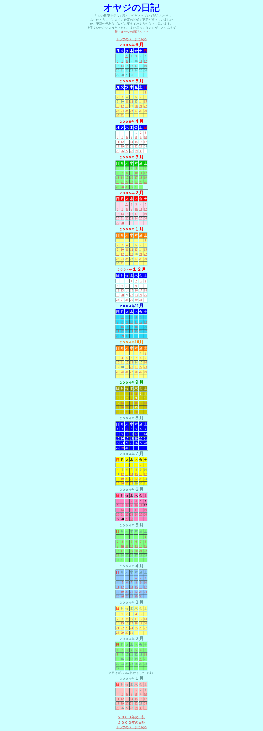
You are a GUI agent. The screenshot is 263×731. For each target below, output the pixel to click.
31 (122, 115)
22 (145, 106)
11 (140, 61)
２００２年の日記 (131, 722)
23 (117, 110)
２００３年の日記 (131, 717)
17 (136, 65)
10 (145, 137)
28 (140, 110)
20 (117, 70)
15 (126, 65)
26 (131, 110)
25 (126, 110)
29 (145, 110)
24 (122, 110)
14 (122, 65)
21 (122, 70)
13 (117, 65)
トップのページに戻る (131, 39)
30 (117, 115)
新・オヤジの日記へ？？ (131, 31)
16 (131, 65)
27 (136, 110)
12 (145, 61)
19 (145, 65)
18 (140, 65)
